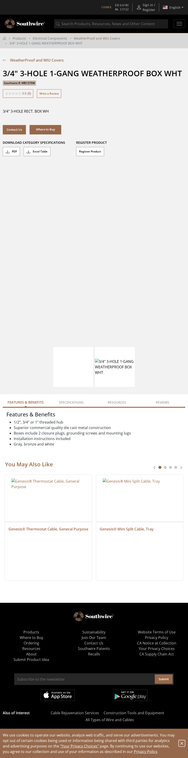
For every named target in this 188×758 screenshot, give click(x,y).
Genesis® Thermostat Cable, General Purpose (48, 529)
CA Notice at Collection (156, 643)
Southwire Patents (94, 648)
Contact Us (14, 130)
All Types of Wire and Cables (110, 719)
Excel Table (39, 151)
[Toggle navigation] (179, 24)
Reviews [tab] (162, 402)
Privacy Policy (145, 751)
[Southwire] (25, 23)
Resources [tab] (117, 402)
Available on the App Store (58, 695)
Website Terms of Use (157, 632)
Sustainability (93, 632)
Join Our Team (94, 637)
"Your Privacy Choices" (79, 746)
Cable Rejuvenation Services (75, 712)
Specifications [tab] (71, 402)
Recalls (94, 654)
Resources (31, 648)
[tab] (159, 467)
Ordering (31, 643)
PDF (14, 151)
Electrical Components (50, 38)
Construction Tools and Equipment (134, 712)
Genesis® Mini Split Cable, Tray (127, 529)
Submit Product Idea (31, 659)
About (31, 654)
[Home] (4, 38)
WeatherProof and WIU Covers (97, 38)
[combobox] (111, 23)
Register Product (90, 151)
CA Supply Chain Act (156, 654)
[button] (45, 129)
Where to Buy (31, 637)
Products (19, 38)
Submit (164, 679)
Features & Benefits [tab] (26, 402)
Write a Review (49, 93)
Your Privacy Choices (157, 648)
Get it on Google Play (130, 695)
